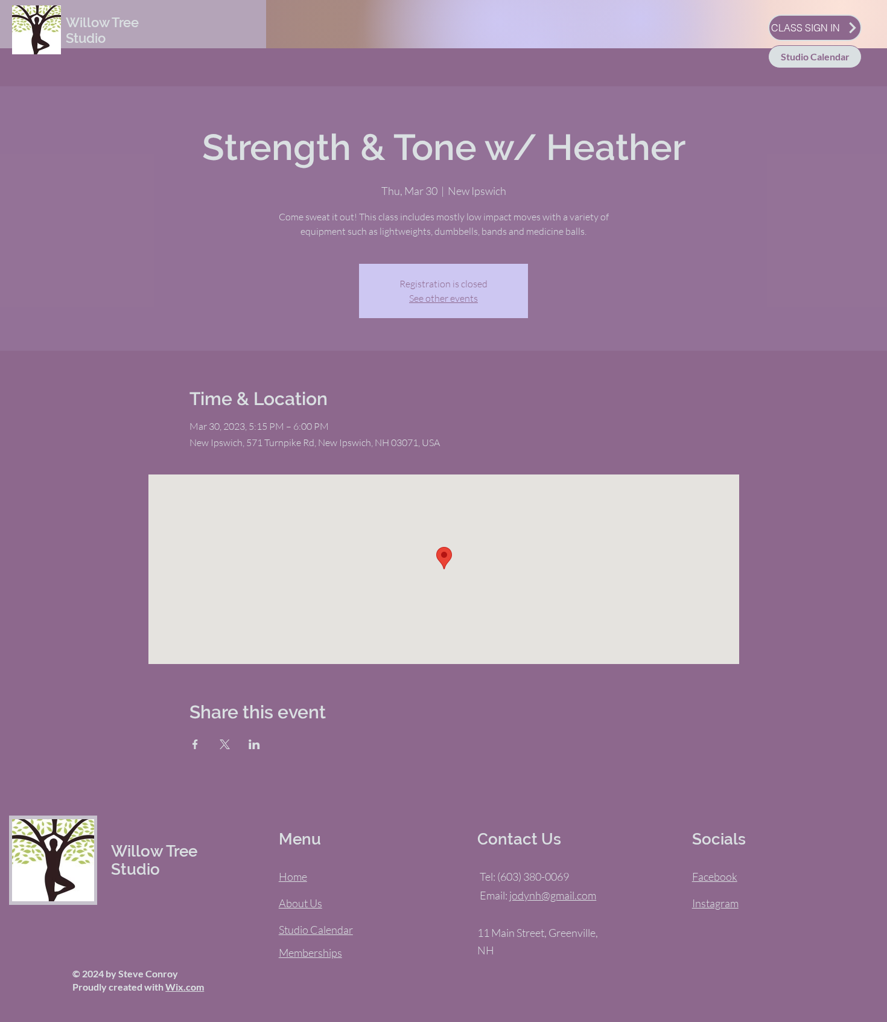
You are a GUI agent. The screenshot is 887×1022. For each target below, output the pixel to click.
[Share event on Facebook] (195, 744)
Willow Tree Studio (102, 30)
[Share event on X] (224, 744)
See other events (443, 298)
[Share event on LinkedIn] (254, 744)
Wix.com (184, 986)
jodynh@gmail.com (552, 895)
